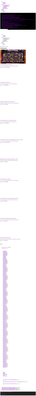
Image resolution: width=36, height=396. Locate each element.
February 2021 (4, 291)
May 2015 (4, 337)
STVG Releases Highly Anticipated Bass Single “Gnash (8, 23)
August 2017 (4, 319)
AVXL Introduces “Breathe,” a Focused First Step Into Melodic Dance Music (11, 17)
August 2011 (4, 367)
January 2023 (4, 276)
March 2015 (4, 338)
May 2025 (4, 257)
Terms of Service (5, 374)
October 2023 (4, 270)
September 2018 (5, 310)
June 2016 (4, 328)
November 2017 (5, 317)
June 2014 (4, 344)
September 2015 (5, 334)
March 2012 (4, 362)
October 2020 (4, 294)
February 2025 (4, 259)
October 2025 (4, 254)
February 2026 (4, 251)
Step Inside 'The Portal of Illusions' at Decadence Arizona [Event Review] (10, 16)
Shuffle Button (5, 7)
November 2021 (5, 285)
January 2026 (4, 252)
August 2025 (4, 255)
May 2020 (4, 297)
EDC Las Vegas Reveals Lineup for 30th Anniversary (9, 383)
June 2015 (4, 336)
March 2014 (4, 346)
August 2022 (4, 279)
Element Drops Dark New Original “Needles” (5, 237)
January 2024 (4, 268)
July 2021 (4, 288)
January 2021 (4, 292)
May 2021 (4, 289)
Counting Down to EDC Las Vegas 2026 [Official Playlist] (8, 14)
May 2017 (4, 321)
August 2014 (4, 343)
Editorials (4, 3)
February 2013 (4, 355)
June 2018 (4, 312)
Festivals (4, 2)
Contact (3, 10)
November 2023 (5, 269)
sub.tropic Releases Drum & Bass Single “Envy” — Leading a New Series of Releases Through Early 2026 (14, 25)
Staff (3, 11)
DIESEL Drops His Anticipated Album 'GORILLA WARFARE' (8, 388)
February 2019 (4, 307)
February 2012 (4, 363)
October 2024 (4, 262)
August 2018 (4, 311)
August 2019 (4, 303)
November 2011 (5, 365)
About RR (4, 372)
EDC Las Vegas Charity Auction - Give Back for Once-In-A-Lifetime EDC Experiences (12, 15)
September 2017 (5, 318)
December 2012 (5, 356)
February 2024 (4, 267)
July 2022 (4, 280)
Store (2, 9)
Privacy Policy (3, 394)
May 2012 (4, 361)
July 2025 (4, 256)
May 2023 (4, 273)
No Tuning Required (5, 5)
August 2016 (4, 327)
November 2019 (5, 301)
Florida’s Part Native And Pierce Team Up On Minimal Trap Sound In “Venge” (9, 198)
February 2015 (4, 339)
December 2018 (5, 308)
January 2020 (4, 300)
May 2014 (4, 345)
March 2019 (4, 306)
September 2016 (5, 326)
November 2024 (5, 261)
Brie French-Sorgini (7, 142)
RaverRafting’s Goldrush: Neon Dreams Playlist (5, 64)
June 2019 (4, 304)
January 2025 (4, 260)
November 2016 (5, 325)
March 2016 (4, 330)
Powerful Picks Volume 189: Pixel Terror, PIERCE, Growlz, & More (8, 120)
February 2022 (4, 283)
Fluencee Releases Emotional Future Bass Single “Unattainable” (8, 218)
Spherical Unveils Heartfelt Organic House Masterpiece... (9, 387)
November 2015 (5, 333)
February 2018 (4, 315)
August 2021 (4, 287)
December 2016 (5, 324)
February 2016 (4, 331)
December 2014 (5, 340)
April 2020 (4, 298)
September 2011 (5, 366)
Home (1, 46)
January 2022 (4, 284)
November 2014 (5, 341)
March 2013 (4, 354)
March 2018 (4, 314)
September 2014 (5, 342)
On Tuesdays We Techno (6, 6)
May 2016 (4, 329)
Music (2, 4)
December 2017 (5, 316)
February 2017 (4, 323)
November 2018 (5, 309)
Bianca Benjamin (8, 67)
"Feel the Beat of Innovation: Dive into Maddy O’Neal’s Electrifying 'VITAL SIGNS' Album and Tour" (13, 20)
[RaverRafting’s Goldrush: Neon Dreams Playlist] (13, 63)
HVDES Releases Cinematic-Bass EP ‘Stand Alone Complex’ (7, 101)
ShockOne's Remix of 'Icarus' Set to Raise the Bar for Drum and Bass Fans (11, 22)
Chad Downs (6, 104)
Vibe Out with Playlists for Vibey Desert (5, 82)
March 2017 (4, 322)
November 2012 (5, 357)
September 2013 (5, 350)
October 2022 (4, 278)
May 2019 (4, 305)
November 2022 (5, 277)
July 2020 (4, 296)
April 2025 (4, 258)
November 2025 (5, 253)
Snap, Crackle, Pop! (5, 8)
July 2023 (4, 272)
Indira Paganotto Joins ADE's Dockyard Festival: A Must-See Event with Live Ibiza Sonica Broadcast (13, 18)
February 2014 (4, 347)
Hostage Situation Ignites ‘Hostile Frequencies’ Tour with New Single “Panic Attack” (12, 24)
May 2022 (4, 281)
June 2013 (4, 352)
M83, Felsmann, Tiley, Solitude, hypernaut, (7, 21)
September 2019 (5, 302)
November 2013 (5, 349)
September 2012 (5, 358)
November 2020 (5, 293)
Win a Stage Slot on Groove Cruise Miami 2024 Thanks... (8, 389)
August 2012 (4, 359)
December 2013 (5, 348)
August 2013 (4, 351)
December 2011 (5, 364)
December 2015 (5, 332)
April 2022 (4, 282)
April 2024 (4, 266)
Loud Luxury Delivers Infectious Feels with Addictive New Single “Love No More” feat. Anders (11, 139)
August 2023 (4, 271)
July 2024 (4, 264)
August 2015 (4, 335)
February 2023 (4, 275)
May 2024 (4, 265)
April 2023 (4, 274)
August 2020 (4, 295)
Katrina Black (6, 181)
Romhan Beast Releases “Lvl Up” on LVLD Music (7, 26)
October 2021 (4, 286)
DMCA (4, 373)
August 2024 (4, 263)
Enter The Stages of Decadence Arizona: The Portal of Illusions (9, 27)
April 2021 (4, 290)
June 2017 (4, 320)
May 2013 (4, 353)
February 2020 (4, 299)
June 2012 (4, 360)
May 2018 (4, 313)
